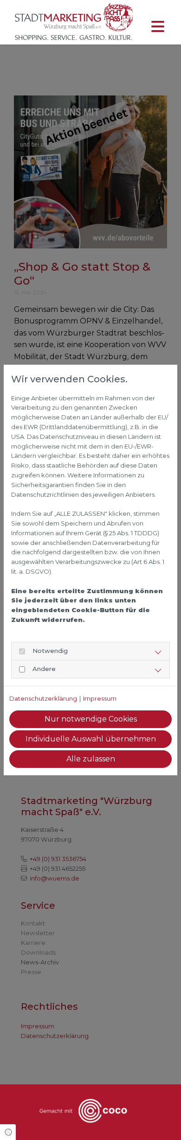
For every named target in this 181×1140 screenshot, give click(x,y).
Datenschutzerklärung (43, 698)
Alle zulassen (90, 758)
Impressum (99, 698)
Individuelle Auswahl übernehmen (91, 739)
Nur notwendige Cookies (91, 719)
